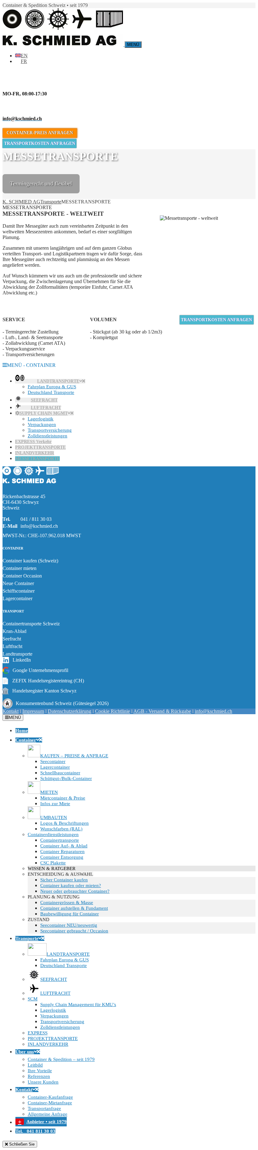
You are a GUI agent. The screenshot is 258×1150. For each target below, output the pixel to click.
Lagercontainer (17, 598)
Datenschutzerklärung (69, 711)
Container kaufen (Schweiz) (30, 560)
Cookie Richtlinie (112, 711)
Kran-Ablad (14, 631)
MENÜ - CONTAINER (31, 365)
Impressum (33, 711)
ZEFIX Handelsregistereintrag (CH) (43, 681)
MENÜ (15, 717)
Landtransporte (17, 654)
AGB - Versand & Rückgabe (162, 711)
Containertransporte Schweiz (31, 623)
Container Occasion (22, 575)
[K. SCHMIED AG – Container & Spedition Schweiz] (31, 485)
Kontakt (11, 711)
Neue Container (18, 583)
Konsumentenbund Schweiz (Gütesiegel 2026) (62, 703)
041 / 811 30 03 (36, 519)
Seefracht (12, 638)
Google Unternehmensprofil (40, 670)
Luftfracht (12, 646)
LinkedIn (22, 660)
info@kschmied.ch (39, 526)
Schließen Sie (21, 1144)
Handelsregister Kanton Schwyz (39, 691)
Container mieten (19, 568)
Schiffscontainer (19, 591)
